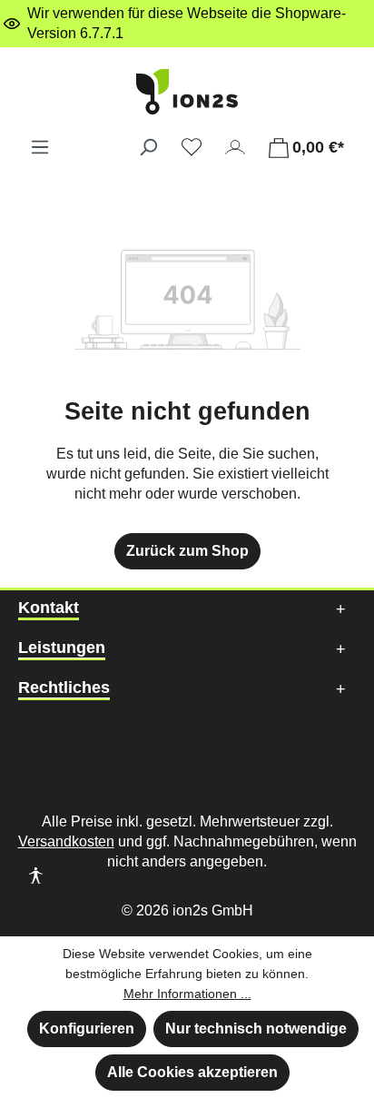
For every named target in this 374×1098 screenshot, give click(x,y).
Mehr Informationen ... (187, 993)
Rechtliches (64, 687)
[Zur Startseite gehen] (187, 91)
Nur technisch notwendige (256, 1028)
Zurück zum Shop (187, 551)
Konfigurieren (86, 1028)
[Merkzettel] (191, 147)
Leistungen (61, 647)
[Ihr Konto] (235, 147)
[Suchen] (148, 147)
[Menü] (40, 147)
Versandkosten (66, 841)
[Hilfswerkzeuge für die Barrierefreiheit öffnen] (35, 877)
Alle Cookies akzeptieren (192, 1072)
